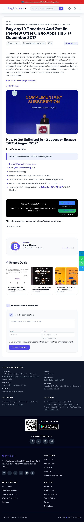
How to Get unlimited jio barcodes (21, 80)
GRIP (64, 380)
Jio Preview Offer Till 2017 (52, 187)
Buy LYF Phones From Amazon (22, 164)
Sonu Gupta (29, 244)
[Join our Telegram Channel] (81, 253)
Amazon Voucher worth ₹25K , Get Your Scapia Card (41, 2)
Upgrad (12, 385)
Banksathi (17, 376)
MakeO (56, 389)
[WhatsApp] (9, 473)
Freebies (48, 471)
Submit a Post (7, 486)
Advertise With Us (51, 494)
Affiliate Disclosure (10, 498)
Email (45, 331)
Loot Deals (48, 459)
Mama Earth (48, 386)
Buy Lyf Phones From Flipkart (22, 168)
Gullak (10, 376)
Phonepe (5, 391)
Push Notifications (9, 494)
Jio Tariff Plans (12, 86)
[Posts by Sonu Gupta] (15, 246)
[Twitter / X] (38, 441)
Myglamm (5, 402)
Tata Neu (5, 374)
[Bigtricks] (21, 456)
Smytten (59, 407)
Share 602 (71, 43)
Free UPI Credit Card (51, 410)
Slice (49, 374)
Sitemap (5, 502)
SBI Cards (12, 374)
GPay (11, 391)
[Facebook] (32, 441)
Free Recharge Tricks (53, 475)
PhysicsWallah (21, 385)
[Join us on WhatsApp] (81, 258)
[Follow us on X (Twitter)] (81, 268)
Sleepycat (76, 386)
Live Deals (48, 467)
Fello (51, 380)
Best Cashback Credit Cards (54, 402)
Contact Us (49, 490)
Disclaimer (48, 506)
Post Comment (21, 347)
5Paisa (27, 374)
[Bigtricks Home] (16, 8)
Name (11, 331)
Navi (22, 374)
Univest (33, 374)
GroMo (4, 376)
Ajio (45, 389)
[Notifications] (75, 8)
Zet (18, 374)
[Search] (61, 8)
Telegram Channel (9, 490)
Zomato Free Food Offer (72, 407)
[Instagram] (45, 441)
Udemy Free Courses (17, 402)
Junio (32, 376)
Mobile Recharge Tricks (35, 43)
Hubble (50, 389)
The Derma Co (58, 386)
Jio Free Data (30, 402)
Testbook (5, 385)
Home (8, 22)
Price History (49, 463)
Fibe (45, 374)
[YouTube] (26, 473)
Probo (37, 376)
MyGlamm (68, 386)
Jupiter (10, 379)
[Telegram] (51, 441)
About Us (48, 486)
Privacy (47, 502)
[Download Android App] (81, 263)
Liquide (4, 379)
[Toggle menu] (4, 8)
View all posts (67, 248)
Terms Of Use (49, 498)
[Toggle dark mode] (69, 8)
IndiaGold (57, 380)
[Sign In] (80, 8)
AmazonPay (18, 391)
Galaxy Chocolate (16, 404)
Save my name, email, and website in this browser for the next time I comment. (42, 342)
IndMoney (25, 376)
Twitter (40, 248)
